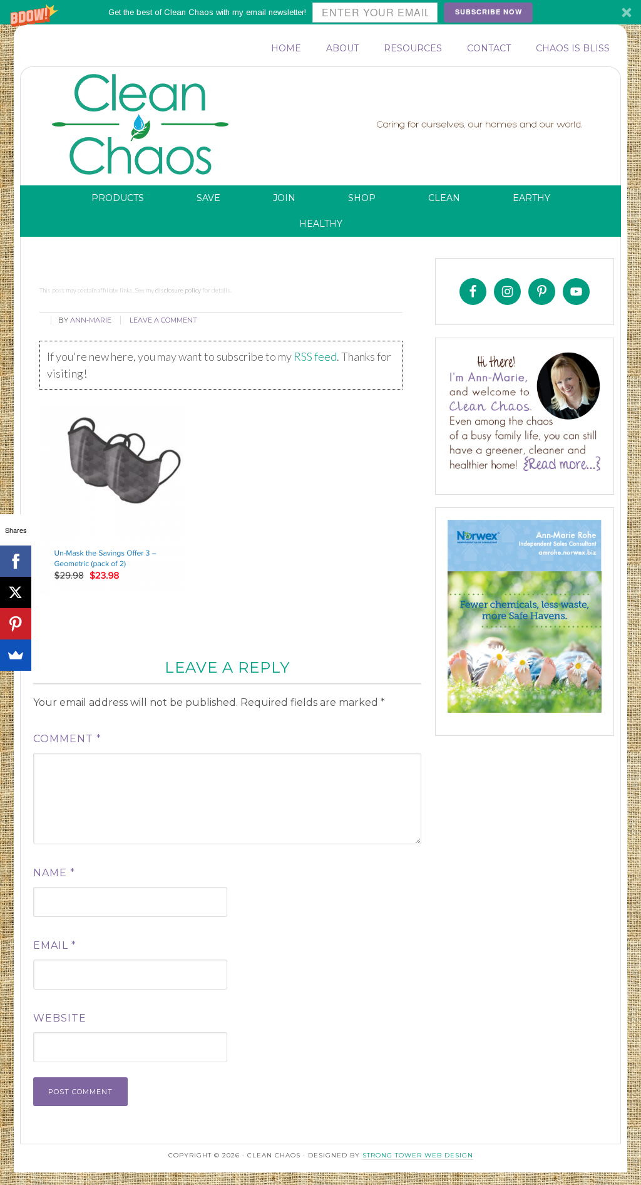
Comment (67, 739)
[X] (15, 592)
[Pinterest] (15, 623)
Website (59, 1018)
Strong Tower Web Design (417, 1155)
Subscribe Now (488, 11)
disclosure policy (178, 290)
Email (54, 945)
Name (54, 873)
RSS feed (315, 356)
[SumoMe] (15, 655)
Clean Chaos (164, 124)
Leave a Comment (163, 320)
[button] (320, 12)
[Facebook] (15, 561)
